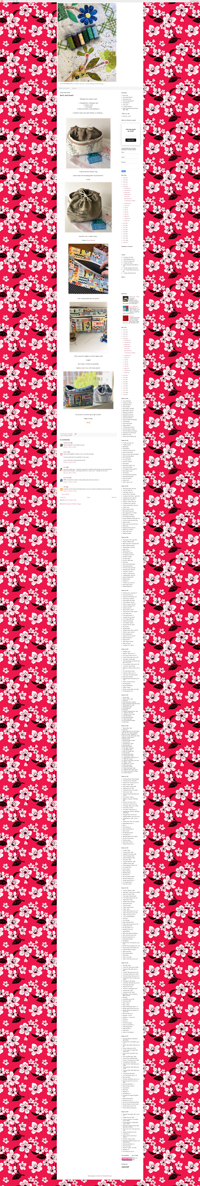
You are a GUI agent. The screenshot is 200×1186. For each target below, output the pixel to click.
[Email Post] (75, 434)
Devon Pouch (91, 240)
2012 (124, 238)
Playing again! (127, 194)
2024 (124, 177)
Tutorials (74, 88)
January (126, 220)
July (125, 207)
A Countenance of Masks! (130, 200)
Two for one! (127, 196)
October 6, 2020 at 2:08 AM (69, 447)
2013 (124, 236)
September (126, 203)
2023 (124, 180)
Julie (64, 487)
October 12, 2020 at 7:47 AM (69, 491)
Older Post (114, 497)
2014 (124, 234)
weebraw (70, 435)
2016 (124, 229)
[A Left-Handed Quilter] (130, 1160)
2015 (124, 231)
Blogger (110, 1176)
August (126, 205)
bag (64, 435)
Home (88, 497)
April (125, 214)
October (126, 192)
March (126, 216)
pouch (67, 435)
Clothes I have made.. (64, 88)
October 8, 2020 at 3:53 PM (69, 473)
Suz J (64, 467)
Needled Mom (66, 443)
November (126, 190)
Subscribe (130, 140)
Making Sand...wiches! (134, 296)
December (126, 188)
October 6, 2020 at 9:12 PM (69, 462)
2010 (124, 242)
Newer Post (62, 497)
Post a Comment (65, 494)
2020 (124, 186)
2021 (124, 184)
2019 (124, 223)
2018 (124, 225)
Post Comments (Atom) (71, 500)
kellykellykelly (99, 1176)
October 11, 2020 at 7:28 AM (69, 482)
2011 (124, 240)
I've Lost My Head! (133, 306)
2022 (124, 182)
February (126, 218)
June (125, 209)
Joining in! (131, 316)
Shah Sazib (66, 478)
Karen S (65, 452)
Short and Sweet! (128, 198)
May (125, 212)
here (98, 480)
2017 (124, 227)
